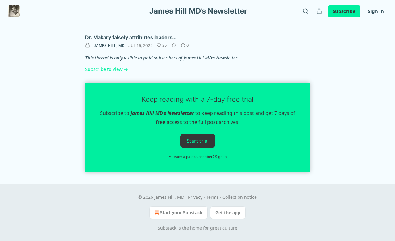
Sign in (376, 11)
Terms (212, 197)
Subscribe (344, 11)
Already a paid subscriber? (198, 156)
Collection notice (239, 197)
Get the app (227, 212)
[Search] (305, 11)
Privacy (195, 197)
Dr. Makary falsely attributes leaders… (131, 37)
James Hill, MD (109, 45)
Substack (167, 228)
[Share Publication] (319, 11)
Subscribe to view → (106, 69)
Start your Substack (181, 212)
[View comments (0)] (174, 45)
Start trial (198, 140)
